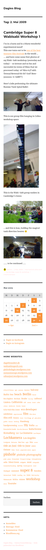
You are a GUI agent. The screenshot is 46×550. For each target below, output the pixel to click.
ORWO (33, 446)
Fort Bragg (27, 418)
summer (15, 471)
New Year (21, 442)
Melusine (14, 442)
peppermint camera (25, 450)
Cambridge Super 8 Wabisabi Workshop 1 (22, 34)
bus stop (30, 399)
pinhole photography (29, 454)
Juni (37, 425)
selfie (5, 462)
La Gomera (26, 432)
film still (8, 417)
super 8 (18, 272)
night (27, 442)
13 (17, 310)
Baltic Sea (8, 394)
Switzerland (7, 475)
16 (34, 310)
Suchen (7, 497)
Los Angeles (29, 438)
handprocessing (10, 425)
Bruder (24, 399)
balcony (34, 390)
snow (29, 462)
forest (21, 418)
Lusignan (7, 442)
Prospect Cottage (25, 459)
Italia (31, 425)
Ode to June (24, 445)
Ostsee (7, 449)
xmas (5, 484)
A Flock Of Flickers (9, 390)
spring (19, 466)
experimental (18, 414)
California (17, 402)
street (34, 466)
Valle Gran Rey (35, 475)
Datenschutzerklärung (23, 543)
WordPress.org (13, 533)
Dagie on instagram (15, 343)
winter (22, 479)
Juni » (35, 325)
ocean (36, 442)
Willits (15, 480)
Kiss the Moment (22, 429)
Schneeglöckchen (36, 459)
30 (34, 320)
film (25, 413)
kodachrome (35, 429)
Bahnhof (27, 390)
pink (5, 459)
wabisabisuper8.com (13, 366)
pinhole (10, 454)
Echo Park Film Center (12, 410)
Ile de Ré (20, 425)
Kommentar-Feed (14, 530)
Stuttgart (7, 471)
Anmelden (11, 523)
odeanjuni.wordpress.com (16, 376)
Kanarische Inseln (10, 429)
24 (39, 315)
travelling (19, 475)
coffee (38, 402)
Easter (24, 406)
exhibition (8, 414)
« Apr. (11, 325)
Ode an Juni (10, 445)
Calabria (7, 402)
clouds (34, 402)
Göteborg (16, 421)
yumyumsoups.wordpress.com (18, 373)
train (14, 475)
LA (17, 433)
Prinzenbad (15, 459)
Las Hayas (37, 433)
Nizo (31, 442)
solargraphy (36, 462)
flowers (16, 418)
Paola (17, 450)
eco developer (29, 409)
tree (24, 475)
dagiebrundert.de (12, 363)
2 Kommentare (9, 274)
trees (28, 475)
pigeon (34, 450)
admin (9, 269)
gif (33, 418)
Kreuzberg (9, 433)
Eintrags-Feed (12, 527)
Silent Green (13, 462)
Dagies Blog (12, 8)
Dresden (18, 406)
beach (18, 394)
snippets (23, 462)
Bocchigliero (8, 399)
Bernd (34, 395)
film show (32, 414)
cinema (29, 402)
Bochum (17, 399)
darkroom (12, 406)
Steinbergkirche (27, 466)
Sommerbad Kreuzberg (10, 466)
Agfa (16, 390)
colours (6, 406)
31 (40, 320)
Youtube (12, 483)
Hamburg (24, 421)
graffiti (5, 421)
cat (25, 402)
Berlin (27, 394)
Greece (10, 421)
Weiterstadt (8, 479)
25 (6, 320)
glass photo (38, 418)
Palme (13, 450)
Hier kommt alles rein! (33, 269)
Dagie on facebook (14, 340)
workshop (25, 272)
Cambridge (10, 272)
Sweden (37, 471)
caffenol (38, 398)
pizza (9, 459)
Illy (26, 425)
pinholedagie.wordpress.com (17, 369)
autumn (20, 390)
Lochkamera (13, 438)
